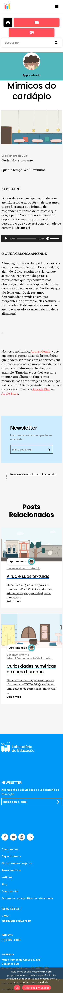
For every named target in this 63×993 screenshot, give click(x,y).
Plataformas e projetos (16, 863)
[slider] (55, 238)
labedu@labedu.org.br (16, 921)
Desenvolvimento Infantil (25, 474)
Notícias (6, 877)
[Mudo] (47, 238)
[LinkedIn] (30, 837)
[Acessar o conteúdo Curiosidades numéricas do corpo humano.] (31, 631)
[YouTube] (13, 837)
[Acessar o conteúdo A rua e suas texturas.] (31, 544)
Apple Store (9, 393)
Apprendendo (40, 351)
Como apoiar (10, 891)
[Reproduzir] (6, 238)
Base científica (11, 870)
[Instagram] (21, 837)
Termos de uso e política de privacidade (27, 898)
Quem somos (9, 849)
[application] (31, 238)
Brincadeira (49, 474)
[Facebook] (4, 837)
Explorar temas (31, 32)
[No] (58, 980)
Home (8, 22)
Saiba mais (14, 601)
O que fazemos (11, 856)
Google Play (41, 389)
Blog (4, 884)
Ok (17, 987)
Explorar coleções (36, 22)
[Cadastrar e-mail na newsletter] (58, 802)
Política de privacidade (36, 987)
